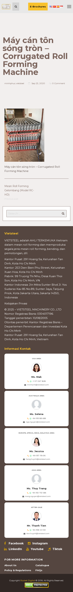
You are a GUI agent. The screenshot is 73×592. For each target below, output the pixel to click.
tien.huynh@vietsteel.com (37, 533)
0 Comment (58, 83)
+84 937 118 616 (39, 455)
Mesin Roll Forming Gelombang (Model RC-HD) (19, 190)
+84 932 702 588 (39, 493)
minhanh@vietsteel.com (38, 385)
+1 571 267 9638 (39, 381)
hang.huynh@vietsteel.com (38, 459)
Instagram (40, 543)
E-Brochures (38, 6)
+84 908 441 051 (39, 530)
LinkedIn (15, 549)
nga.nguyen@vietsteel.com (38, 422)
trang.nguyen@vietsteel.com (38, 496)
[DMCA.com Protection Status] (37, 584)
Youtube (37, 549)
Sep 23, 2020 (38, 83)
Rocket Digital (27, 580)
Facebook (16, 543)
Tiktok (57, 549)
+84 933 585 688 (39, 418)
